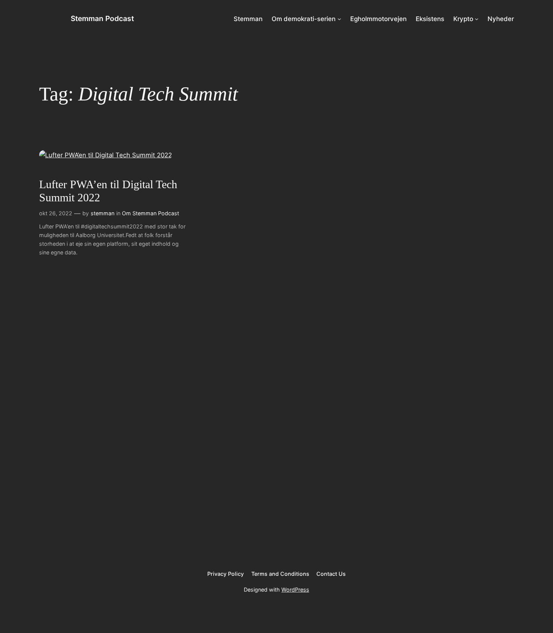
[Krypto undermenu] (477, 19)
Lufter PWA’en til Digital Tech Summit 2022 (108, 191)
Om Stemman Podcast (150, 213)
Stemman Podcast (102, 18)
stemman (102, 213)
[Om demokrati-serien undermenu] (339, 19)
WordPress (295, 589)
